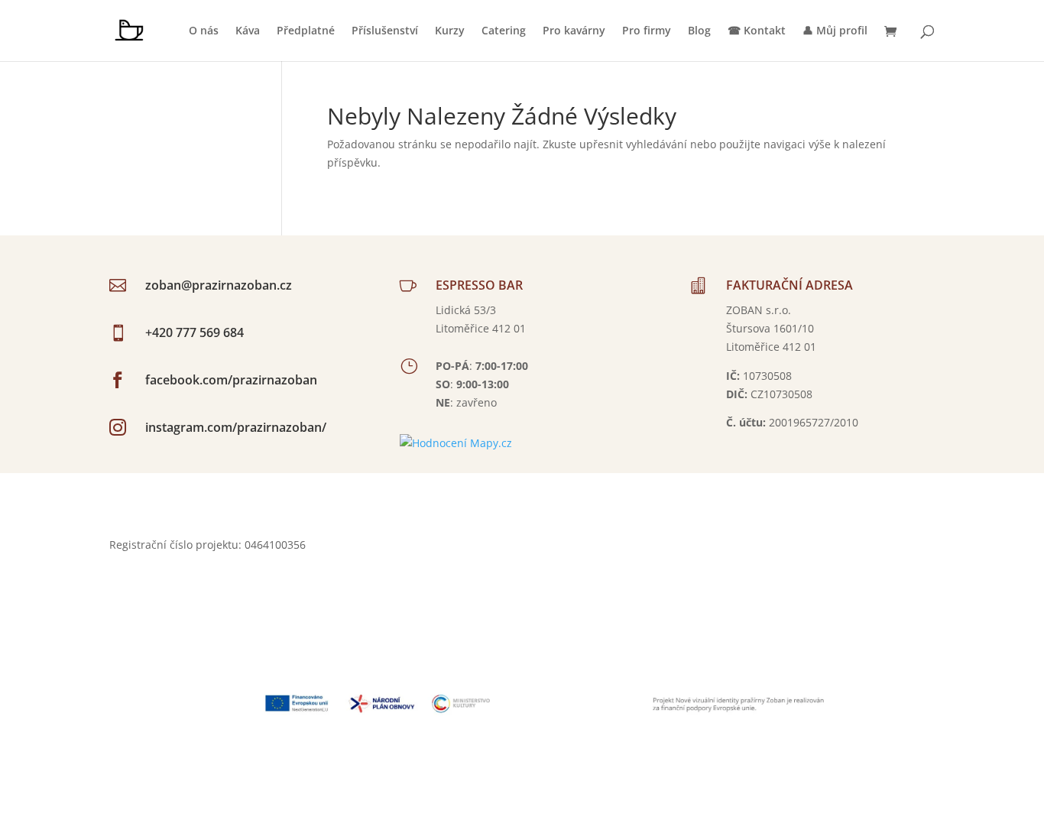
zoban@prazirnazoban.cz (218, 285)
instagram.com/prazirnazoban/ (235, 427)
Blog (699, 31)
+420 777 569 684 (194, 332)
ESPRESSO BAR (479, 285)
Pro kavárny (574, 31)
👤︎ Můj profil (834, 31)
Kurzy (450, 31)
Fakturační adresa (789, 285)
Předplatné (306, 31)
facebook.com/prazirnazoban (231, 379)
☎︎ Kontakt (757, 31)
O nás (204, 31)
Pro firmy (646, 31)
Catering (503, 31)
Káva (247, 31)
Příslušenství (385, 31)
